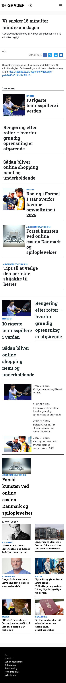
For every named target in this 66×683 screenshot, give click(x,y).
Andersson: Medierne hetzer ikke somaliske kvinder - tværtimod (48, 545)
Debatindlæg (8, 576)
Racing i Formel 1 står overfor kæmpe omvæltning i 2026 (43, 204)
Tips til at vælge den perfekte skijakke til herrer (20, 276)
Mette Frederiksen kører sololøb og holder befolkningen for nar (16, 549)
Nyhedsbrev (10, 675)
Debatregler (10, 665)
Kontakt (8, 658)
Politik (38, 576)
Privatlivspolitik (12, 672)
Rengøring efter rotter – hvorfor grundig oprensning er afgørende (20, 138)
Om (6, 655)
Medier (5, 617)
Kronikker (7, 542)
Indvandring (41, 617)
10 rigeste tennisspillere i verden (42, 106)
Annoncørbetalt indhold (38, 227)
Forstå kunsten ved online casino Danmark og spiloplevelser (43, 241)
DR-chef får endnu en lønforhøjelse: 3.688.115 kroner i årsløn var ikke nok (16, 625)
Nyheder (30, 96)
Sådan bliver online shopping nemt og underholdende (20, 170)
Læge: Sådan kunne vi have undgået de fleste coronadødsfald (15, 582)
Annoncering (11, 668)
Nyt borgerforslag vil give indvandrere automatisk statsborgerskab (48, 625)
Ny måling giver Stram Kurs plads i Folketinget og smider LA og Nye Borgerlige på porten (49, 586)
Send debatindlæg (14, 662)
